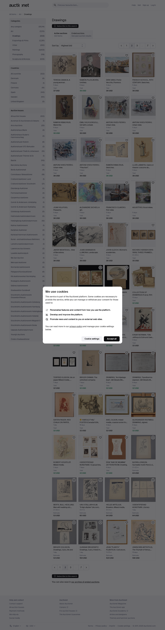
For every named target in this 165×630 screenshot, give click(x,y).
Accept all (112, 338)
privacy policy (75, 326)
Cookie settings (92, 338)
